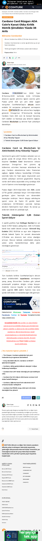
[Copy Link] (16, 57)
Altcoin (8, 271)
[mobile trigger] (3, 7)
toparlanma (24, 278)
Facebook (6, 315)
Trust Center (24, 341)
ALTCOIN (10, 12)
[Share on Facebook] (6, 57)
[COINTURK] (14, 7)
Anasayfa (4, 12)
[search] (33, 7)
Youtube (24, 315)
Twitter (14, 315)
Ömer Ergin (10, 62)
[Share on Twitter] (9, 57)
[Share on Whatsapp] (13, 57)
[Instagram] (33, 405)
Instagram (36, 312)
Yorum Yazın (34, 429)
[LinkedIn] (36, 405)
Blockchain (14, 122)
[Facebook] (28, 405)
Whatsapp (17, 312)
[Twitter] (31, 405)
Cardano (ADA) (18, 12)
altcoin (31, 105)
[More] (19, 57)
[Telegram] (39, 405)
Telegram (26, 312)
